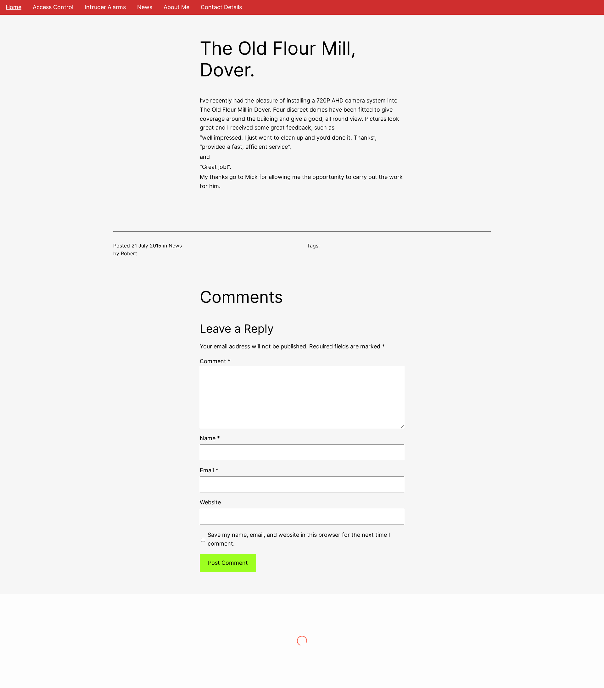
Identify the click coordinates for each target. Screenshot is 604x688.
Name (210, 438)
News (175, 245)
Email (209, 470)
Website (210, 502)
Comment (215, 361)
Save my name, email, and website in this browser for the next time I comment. (299, 539)
